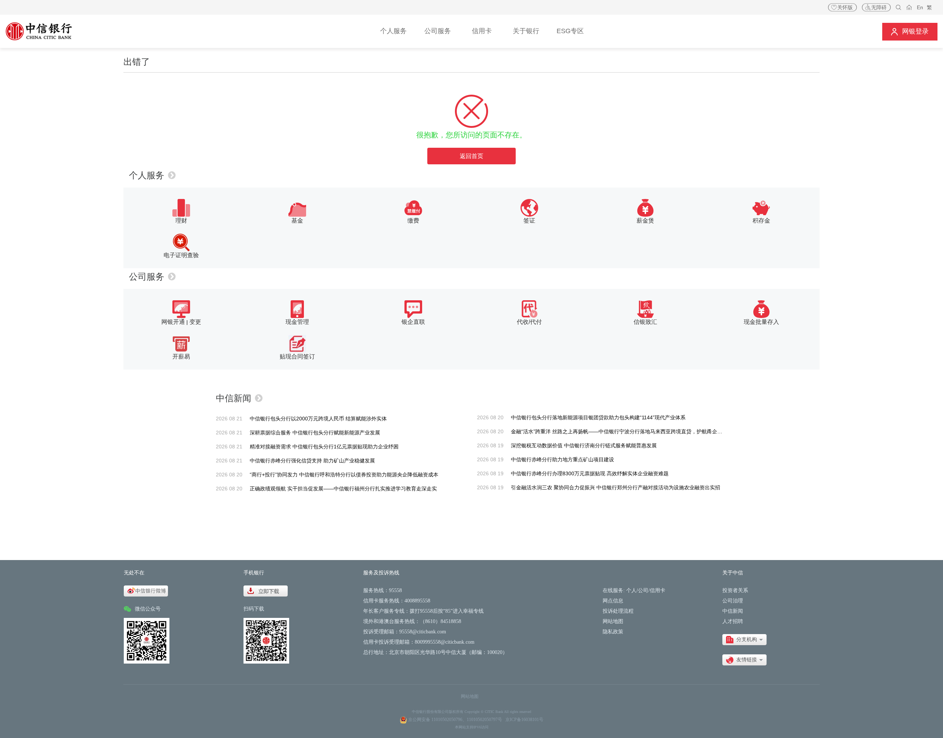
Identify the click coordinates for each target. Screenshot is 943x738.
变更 (195, 322)
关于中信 (732, 573)
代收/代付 (529, 322)
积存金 (761, 220)
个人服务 (146, 175)
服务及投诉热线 (381, 573)
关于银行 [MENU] (526, 31)
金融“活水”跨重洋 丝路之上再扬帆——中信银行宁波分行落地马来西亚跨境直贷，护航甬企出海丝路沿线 (629, 431)
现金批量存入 (761, 322)
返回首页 (471, 156)
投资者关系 (735, 590)
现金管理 (297, 322)
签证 (529, 220)
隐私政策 (613, 631)
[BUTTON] (910, 31)
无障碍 (879, 7)
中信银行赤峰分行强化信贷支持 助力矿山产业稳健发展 (312, 461)
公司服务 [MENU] (437, 31)
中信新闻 (233, 398)
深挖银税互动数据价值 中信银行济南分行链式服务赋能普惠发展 (584, 445)
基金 (297, 220)
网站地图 (613, 621)
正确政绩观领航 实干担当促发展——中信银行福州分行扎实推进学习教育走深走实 (343, 489)
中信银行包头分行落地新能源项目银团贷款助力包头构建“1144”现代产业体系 (598, 417)
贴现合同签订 (297, 356)
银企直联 (413, 322)
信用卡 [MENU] (482, 31)
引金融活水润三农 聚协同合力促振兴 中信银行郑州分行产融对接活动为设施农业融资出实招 (615, 487)
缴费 (413, 220)
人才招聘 (732, 621)
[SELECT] (744, 639)
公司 (643, 590)
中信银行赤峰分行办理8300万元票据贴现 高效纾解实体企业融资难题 (590, 473)
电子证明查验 (181, 255)
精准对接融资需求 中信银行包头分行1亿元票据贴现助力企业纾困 (324, 447)
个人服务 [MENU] (393, 31)
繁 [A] (929, 7)
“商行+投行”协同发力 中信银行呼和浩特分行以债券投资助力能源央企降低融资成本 (344, 475)
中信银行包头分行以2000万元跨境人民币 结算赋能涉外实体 (318, 419)
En (920, 7)
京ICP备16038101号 (524, 719)
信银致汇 (645, 322)
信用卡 (657, 590)
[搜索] (898, 7)
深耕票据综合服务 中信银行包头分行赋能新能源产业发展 (315, 433)
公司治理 (732, 601)
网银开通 (173, 322)
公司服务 (146, 276)
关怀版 (845, 7)
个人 (631, 590)
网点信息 (613, 601)
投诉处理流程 (618, 611)
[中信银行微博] (146, 590)
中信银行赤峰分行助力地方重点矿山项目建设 (562, 459)
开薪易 (181, 356)
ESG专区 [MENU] (570, 31)
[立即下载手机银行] (265, 590)
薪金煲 (645, 220)
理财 (181, 220)
